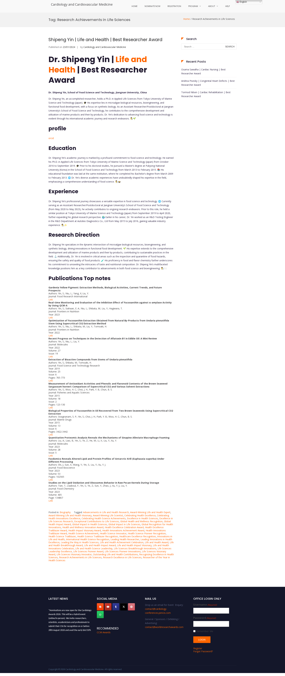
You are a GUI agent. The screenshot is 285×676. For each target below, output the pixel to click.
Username (205, 604)
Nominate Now (152, 6)
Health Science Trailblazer (62, 536)
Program (193, 6)
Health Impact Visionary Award (84, 530)
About (211, 6)
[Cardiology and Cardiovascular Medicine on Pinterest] (131, 606)
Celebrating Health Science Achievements (104, 518)
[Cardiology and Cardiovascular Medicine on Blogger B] (100, 606)
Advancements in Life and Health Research (106, 512)
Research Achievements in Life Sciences (80, 557)
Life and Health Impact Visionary (134, 545)
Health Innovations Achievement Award (123, 530)
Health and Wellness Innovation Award (82, 527)
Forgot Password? (203, 651)
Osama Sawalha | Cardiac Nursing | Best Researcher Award (203, 71)
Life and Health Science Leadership (93, 548)
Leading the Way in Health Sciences (80, 542)
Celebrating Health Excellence (140, 515)
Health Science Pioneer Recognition (147, 533)
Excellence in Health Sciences (142, 518)
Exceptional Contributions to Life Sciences (96, 521)
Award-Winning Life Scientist (108, 515)
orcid (51, 138)
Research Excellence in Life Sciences (122, 557)
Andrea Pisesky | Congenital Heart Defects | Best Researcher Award (208, 82)
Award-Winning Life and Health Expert (150, 512)
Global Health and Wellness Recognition (141, 521)
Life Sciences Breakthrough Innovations (135, 548)
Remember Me (204, 631)
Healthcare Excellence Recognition (137, 536)
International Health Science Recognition (87, 539)
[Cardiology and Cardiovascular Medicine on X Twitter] (123, 606)
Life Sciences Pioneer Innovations (123, 551)
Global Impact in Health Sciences (89, 524)
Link (50, 299)
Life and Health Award (156, 542)
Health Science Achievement (83, 533)
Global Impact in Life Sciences (124, 524)
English (243, 2)
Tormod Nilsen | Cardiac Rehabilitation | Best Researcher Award (206, 94)
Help (227, 6)
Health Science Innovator (113, 533)
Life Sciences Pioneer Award (88, 551)
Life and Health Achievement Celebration (121, 542)
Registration (174, 6)
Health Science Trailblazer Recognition (97, 536)
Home (134, 6)
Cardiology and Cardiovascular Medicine (82, 4)
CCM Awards (104, 632)
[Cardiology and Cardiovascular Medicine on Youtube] (108, 606)
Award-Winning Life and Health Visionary (70, 515)
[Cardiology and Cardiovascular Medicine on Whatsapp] (100, 614)
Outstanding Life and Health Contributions (115, 554)
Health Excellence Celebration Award (124, 527)
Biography (65, 512)
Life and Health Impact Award (100, 545)
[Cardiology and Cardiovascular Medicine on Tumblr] (115, 606)
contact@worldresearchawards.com (164, 627)
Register (197, 648)
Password (204, 618)
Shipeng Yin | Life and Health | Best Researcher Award (105, 40)
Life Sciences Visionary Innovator (74, 554)
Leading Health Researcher (125, 539)
